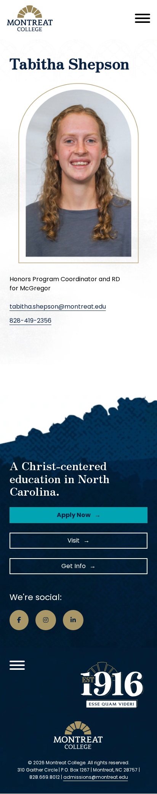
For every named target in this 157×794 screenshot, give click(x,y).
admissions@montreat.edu (95, 777)
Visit (73, 540)
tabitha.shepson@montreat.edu (58, 306)
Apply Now (74, 515)
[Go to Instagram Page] (45, 620)
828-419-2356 (30, 320)
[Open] (142, 18)
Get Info (73, 566)
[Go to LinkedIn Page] (73, 620)
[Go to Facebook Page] (19, 620)
